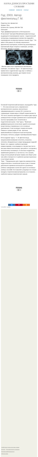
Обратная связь (4, 453)
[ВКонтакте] (11, 205)
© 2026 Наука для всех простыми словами (10, 447)
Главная (12, 10)
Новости (19, 10)
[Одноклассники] (26, 205)
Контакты (3, 449)
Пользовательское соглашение (12, 449)
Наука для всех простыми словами (19, 5)
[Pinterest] (19, 205)
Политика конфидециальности (7, 451)
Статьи (26, 10)
